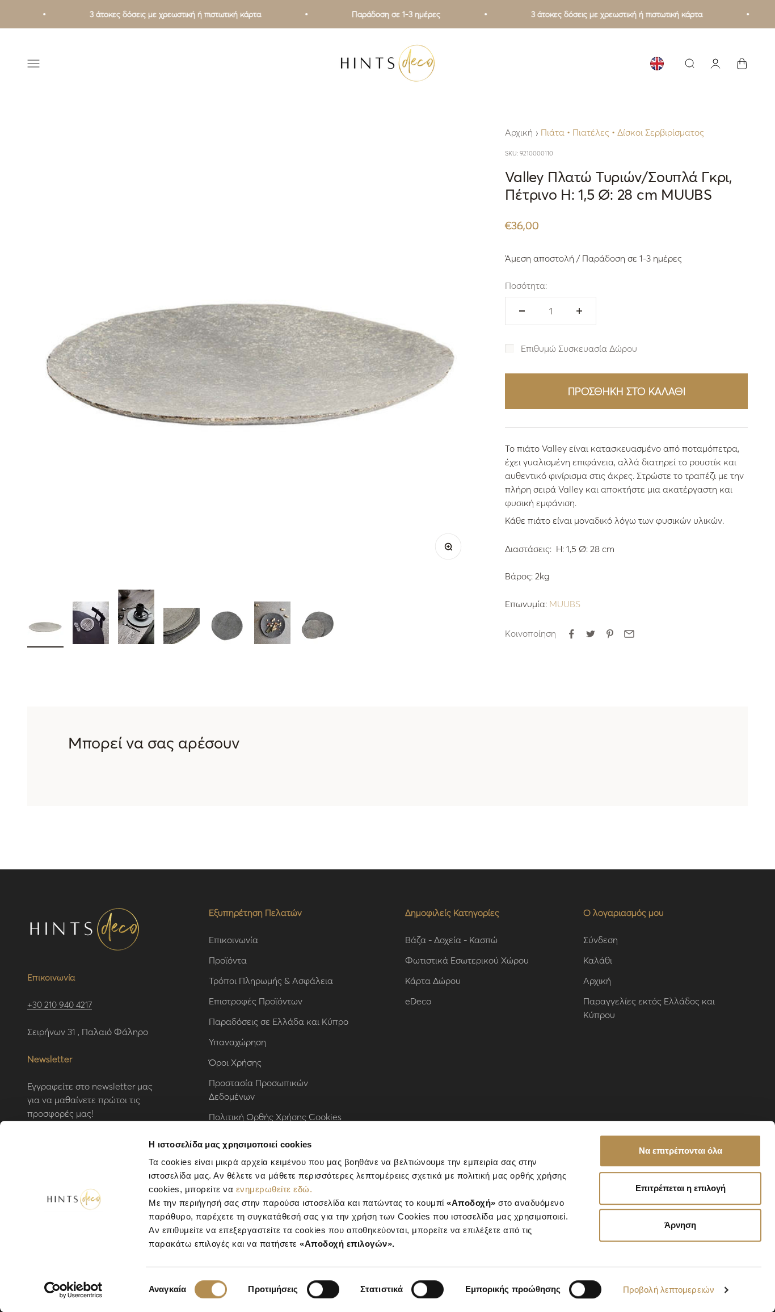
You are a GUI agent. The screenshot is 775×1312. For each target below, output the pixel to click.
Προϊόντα (228, 960)
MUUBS (564, 603)
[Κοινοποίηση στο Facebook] (571, 634)
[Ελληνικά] (657, 63)
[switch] (323, 1289)
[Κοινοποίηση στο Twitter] (590, 634)
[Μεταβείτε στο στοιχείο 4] (181, 627)
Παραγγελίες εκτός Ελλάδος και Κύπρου (649, 1007)
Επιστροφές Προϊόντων (255, 1001)
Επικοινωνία (233, 939)
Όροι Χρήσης (235, 1062)
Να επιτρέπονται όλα (680, 1150)
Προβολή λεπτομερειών (668, 1289)
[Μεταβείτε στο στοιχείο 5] (227, 627)
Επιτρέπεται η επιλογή (680, 1188)
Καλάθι (597, 960)
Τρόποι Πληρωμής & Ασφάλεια (271, 980)
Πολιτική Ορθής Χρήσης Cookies (275, 1116)
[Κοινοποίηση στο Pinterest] (610, 634)
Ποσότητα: (526, 285)
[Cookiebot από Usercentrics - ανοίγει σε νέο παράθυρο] (73, 1289)
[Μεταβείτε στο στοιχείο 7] (318, 627)
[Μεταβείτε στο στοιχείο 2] (91, 624)
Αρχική (519, 132)
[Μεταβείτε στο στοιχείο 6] (272, 624)
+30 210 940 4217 (59, 1004)
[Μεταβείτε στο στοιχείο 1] (45, 627)
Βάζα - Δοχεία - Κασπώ (451, 939)
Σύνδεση (600, 939)
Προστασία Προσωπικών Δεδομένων (258, 1089)
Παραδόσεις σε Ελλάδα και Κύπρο (278, 1021)
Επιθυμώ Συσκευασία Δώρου (579, 348)
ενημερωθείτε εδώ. (274, 1189)
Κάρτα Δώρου (433, 980)
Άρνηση (680, 1225)
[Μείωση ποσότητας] (522, 311)
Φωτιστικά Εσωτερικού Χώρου (467, 960)
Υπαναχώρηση (237, 1042)
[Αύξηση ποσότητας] (579, 311)
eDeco (418, 1001)
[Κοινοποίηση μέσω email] (629, 634)
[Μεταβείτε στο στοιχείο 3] (136, 618)
